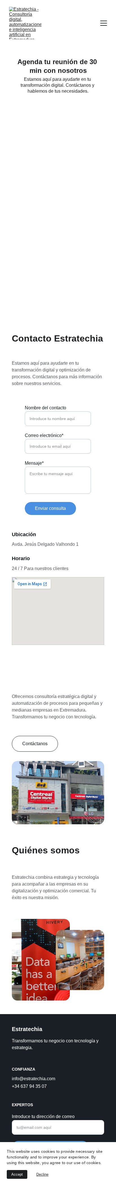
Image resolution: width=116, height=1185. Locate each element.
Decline (42, 1174)
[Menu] (103, 23)
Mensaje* (34, 463)
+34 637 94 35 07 (29, 1086)
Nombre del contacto (45, 407)
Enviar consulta (50, 508)
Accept (17, 1174)
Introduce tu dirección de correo (43, 1116)
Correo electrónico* (44, 435)
